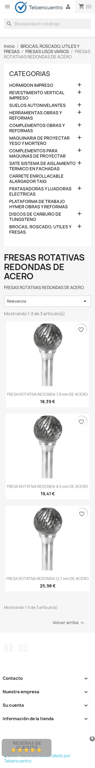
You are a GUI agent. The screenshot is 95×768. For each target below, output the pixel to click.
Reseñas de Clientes (27, 745)
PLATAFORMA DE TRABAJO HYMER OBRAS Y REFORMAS (38, 204)
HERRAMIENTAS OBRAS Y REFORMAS (35, 115)
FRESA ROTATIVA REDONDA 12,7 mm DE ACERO (47, 578)
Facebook (8, 648)
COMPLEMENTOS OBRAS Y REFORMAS (37, 128)
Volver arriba (69, 623)
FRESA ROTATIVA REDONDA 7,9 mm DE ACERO (47, 394)
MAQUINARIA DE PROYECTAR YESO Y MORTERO (39, 140)
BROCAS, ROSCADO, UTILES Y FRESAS (40, 229)
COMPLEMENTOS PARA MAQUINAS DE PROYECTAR (37, 153)
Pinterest (23, 648)
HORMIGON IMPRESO (31, 85)
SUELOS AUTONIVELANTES (37, 105)
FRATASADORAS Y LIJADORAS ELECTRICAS (40, 191)
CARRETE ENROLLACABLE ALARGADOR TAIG (36, 178)
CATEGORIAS (29, 73)
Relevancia (47, 301)
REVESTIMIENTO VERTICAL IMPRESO (36, 95)
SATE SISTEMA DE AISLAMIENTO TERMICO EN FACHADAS (42, 166)
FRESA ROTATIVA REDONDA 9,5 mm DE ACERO (47, 486)
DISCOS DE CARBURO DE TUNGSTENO (35, 216)
